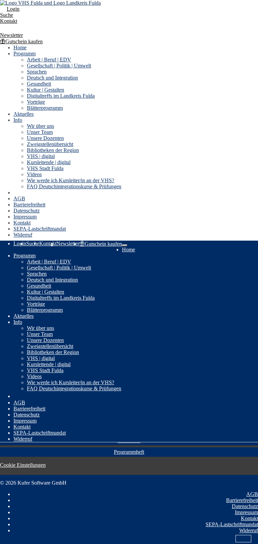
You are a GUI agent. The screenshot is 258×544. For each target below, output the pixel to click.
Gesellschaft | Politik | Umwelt (59, 65)
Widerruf (22, 235)
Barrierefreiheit (29, 204)
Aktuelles (23, 114)
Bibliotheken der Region (53, 150)
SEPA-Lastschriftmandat (39, 229)
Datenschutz (26, 210)
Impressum (25, 216)
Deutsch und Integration (52, 78)
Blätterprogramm (45, 108)
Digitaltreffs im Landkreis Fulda (61, 96)
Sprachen (37, 72)
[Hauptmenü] (124, 245)
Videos (34, 174)
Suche (6, 15)
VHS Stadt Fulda (45, 168)
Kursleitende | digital (49, 162)
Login (13, 9)
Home (20, 47)
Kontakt (8, 21)
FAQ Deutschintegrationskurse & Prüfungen (74, 186)
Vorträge (36, 102)
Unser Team (40, 132)
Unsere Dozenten (45, 138)
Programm (24, 53)
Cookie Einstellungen (23, 465)
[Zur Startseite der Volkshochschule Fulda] (50, 3)
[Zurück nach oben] (243, 538)
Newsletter (11, 35)
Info (17, 120)
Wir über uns (40, 126)
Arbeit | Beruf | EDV (49, 59)
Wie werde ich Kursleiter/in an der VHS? (70, 180)
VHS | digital (41, 156)
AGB (19, 198)
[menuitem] (129, 9)
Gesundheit (39, 84)
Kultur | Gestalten (45, 90)
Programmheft (129, 452)
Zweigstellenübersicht (50, 144)
